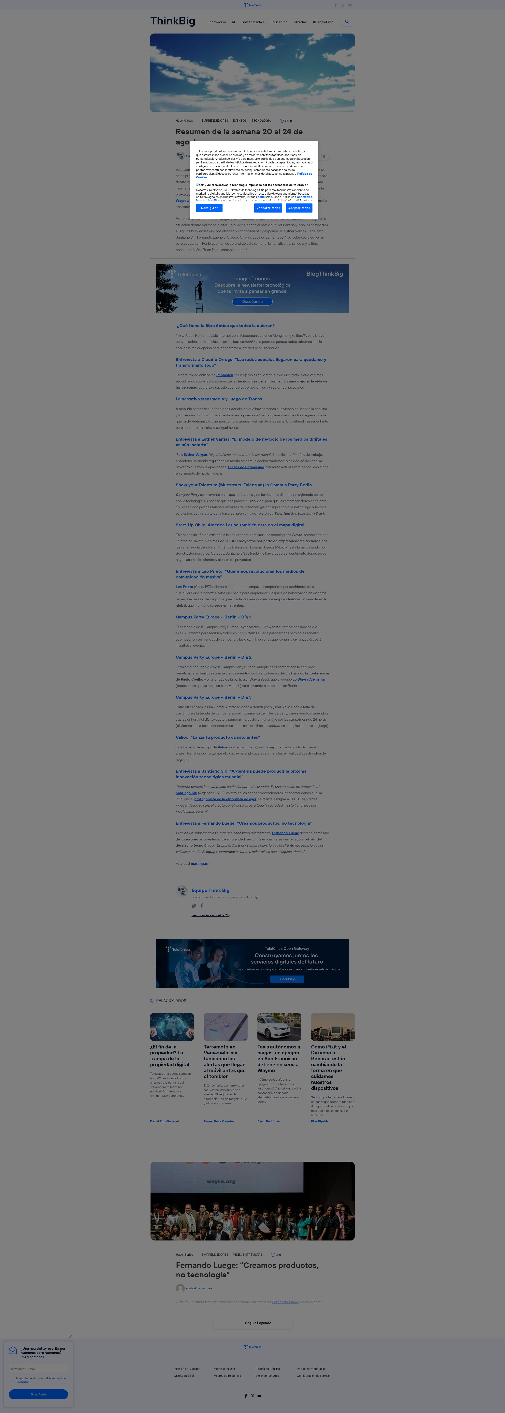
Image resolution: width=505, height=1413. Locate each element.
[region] (254, 180)
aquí (261, 197)
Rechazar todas (268, 208)
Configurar (209, 208)
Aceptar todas (299, 208)
